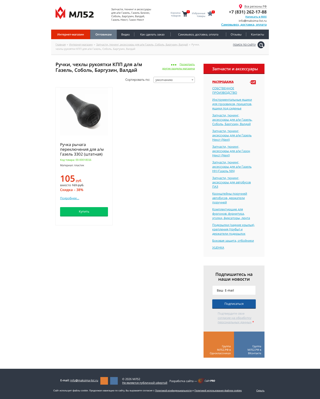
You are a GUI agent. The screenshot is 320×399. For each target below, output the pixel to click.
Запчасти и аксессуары (235, 69)
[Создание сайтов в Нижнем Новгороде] (206, 382)
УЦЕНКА (218, 248)
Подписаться (234, 304)
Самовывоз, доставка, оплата (244, 25)
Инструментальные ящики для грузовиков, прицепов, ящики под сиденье (232, 104)
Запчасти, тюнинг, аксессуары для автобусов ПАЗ (231, 182)
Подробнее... (69, 198)
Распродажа (223, 82)
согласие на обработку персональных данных (234, 320)
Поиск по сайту (244, 45)
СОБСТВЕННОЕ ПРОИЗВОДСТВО (224, 90)
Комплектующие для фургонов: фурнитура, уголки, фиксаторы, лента (231, 213)
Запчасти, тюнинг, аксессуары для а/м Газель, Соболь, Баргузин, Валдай (142, 44)
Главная (61, 44)
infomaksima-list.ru (84, 380)
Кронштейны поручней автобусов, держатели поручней (229, 198)
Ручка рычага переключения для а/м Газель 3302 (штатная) (82, 149)
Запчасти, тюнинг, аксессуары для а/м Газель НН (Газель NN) (232, 166)
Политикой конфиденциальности (173, 390)
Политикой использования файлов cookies (218, 390)
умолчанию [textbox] (164, 80)
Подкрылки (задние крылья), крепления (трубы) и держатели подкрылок (233, 229)
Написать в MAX (256, 16)
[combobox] (174, 80)
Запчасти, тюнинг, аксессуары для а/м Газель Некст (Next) (232, 135)
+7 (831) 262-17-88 (248, 12)
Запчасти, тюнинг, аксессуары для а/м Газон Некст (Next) (231, 151)
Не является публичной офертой (144, 383)
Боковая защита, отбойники (233, 241)
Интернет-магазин (81, 44)
